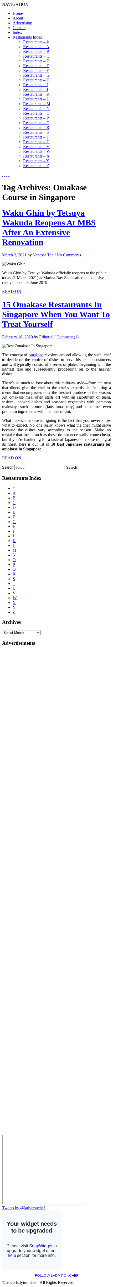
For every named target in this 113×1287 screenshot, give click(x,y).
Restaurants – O (36, 113)
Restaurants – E (36, 65)
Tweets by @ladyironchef (23, 1208)
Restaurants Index (27, 37)
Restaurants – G (36, 75)
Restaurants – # (36, 42)
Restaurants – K (36, 94)
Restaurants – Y (36, 161)
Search (7, 467)
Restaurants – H (36, 80)
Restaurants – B (36, 51)
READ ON (11, 291)
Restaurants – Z (36, 165)
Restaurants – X (36, 156)
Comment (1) (67, 337)
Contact (19, 27)
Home (18, 13)
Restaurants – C (36, 56)
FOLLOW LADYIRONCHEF (56, 1275)
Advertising (22, 23)
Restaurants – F (36, 70)
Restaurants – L (36, 99)
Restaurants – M (36, 104)
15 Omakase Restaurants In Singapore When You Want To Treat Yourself (56, 314)
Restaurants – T (36, 137)
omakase (36, 355)
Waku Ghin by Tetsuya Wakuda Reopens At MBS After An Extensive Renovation (49, 227)
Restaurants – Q (36, 123)
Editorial (46, 337)
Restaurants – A (36, 46)
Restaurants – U (36, 142)
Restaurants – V (36, 146)
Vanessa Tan (43, 255)
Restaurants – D (36, 61)
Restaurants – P (36, 118)
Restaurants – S (36, 132)
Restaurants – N (36, 108)
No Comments (69, 255)
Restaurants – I (35, 84)
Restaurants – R (36, 127)
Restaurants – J (35, 89)
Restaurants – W (36, 151)
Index (17, 32)
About (18, 18)
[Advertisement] (23, 730)
